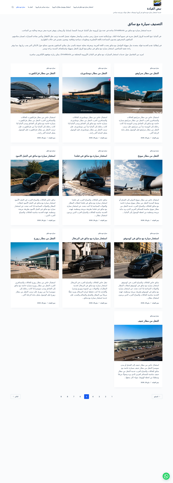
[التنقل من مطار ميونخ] (138, 178)
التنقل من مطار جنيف (148, 320)
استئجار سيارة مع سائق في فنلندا (90, 155)
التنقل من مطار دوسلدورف (93, 73)
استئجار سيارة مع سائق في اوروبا (83, 7)
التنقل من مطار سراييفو (147, 73)
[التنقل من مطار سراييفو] (138, 95)
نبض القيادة (154, 8)
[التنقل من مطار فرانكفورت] (35, 95)
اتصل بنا (30, 7)
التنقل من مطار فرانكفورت (42, 73)
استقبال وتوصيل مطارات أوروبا (61, 7)
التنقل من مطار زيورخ (44, 238)
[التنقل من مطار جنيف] (138, 343)
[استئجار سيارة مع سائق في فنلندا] (86, 178)
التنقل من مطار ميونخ (148, 155)
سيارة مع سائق (20, 7)
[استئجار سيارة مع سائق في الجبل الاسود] (35, 178)
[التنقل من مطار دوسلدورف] (86, 95)
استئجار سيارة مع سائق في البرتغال (89, 238)
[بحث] (13, 7)
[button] (166, 476)
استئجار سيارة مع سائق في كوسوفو (141, 238)
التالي (16, 396)
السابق (156, 396)
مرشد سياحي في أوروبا (42, 7)
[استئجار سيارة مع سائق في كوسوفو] (138, 260)
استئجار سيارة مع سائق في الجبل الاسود (35, 155)
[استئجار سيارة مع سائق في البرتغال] (86, 260)
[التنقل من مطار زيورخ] (35, 260)
